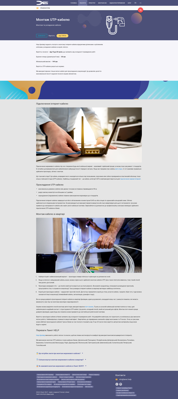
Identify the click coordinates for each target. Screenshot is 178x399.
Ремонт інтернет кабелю (66, 377)
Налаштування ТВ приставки (66, 382)
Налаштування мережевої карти (46, 382)
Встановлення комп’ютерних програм (48, 379)
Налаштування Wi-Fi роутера (45, 374)
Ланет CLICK (50, 394)
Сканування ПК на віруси (44, 384)
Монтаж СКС (88, 386)
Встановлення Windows (84, 382)
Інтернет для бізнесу (122, 390)
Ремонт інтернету (94, 374)
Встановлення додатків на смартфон (64, 384)
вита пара (118, 169)
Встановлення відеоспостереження (72, 386)
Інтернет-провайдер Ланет (124, 388)
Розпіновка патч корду (84, 384)
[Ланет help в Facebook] (116, 384)
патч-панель (89, 307)
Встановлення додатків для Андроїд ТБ (48, 386)
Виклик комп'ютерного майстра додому (73, 379)
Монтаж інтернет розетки (83, 377)
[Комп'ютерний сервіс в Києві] (42, 3)
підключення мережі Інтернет (130, 179)
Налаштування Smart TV (63, 374)
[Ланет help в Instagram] (120, 384)
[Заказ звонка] (140, 10)
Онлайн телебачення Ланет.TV (125, 393)
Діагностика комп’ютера (79, 374)
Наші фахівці (40, 335)
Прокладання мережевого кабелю (47, 377)
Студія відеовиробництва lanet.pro (126, 395)
